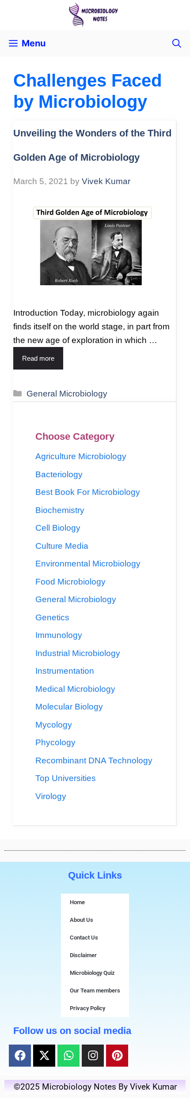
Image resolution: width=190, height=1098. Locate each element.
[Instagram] (93, 1056)
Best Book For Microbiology (87, 492)
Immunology (58, 635)
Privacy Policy (87, 1008)
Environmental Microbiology (88, 563)
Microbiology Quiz (92, 973)
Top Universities (65, 778)
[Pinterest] (117, 1056)
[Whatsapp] (68, 1056)
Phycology (55, 742)
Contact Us (84, 937)
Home (77, 902)
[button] (176, 43)
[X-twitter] (44, 1056)
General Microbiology (67, 393)
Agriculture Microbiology (80, 456)
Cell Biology (57, 527)
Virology (50, 796)
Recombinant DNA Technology (93, 760)
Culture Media (61, 546)
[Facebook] (20, 1056)
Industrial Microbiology (77, 653)
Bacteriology (59, 474)
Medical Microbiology (75, 689)
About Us (81, 920)
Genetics (52, 617)
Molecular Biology (69, 706)
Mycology (53, 724)
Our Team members (95, 990)
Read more (38, 358)
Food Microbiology (70, 581)
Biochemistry (59, 510)
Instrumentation (64, 670)
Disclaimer (83, 955)
